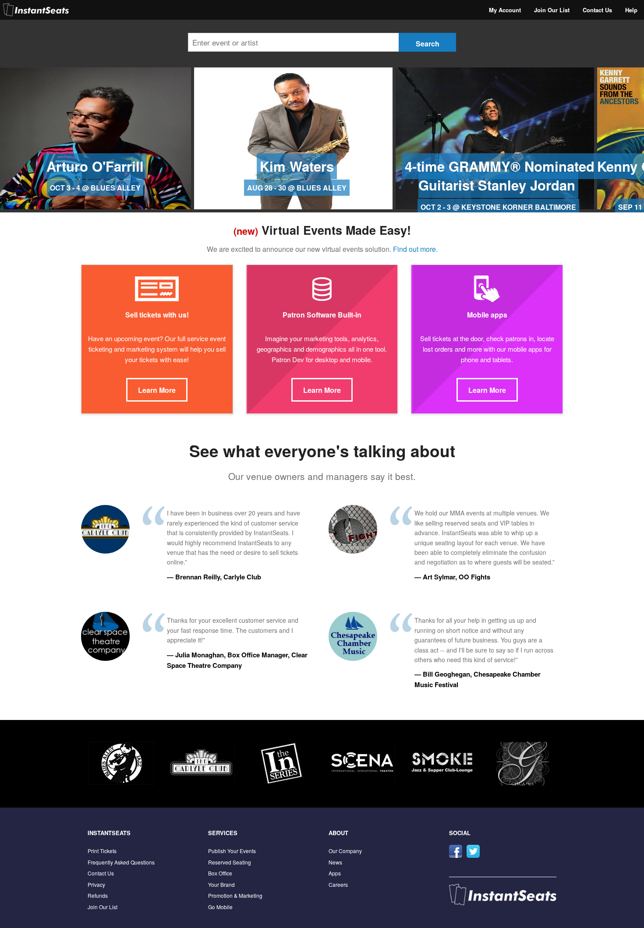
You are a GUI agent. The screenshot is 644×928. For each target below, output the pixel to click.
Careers (338, 884)
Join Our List (552, 10)
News (335, 862)
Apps (335, 873)
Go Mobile (220, 906)
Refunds (98, 895)
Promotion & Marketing (235, 895)
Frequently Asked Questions (121, 862)
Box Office (220, 873)
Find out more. (415, 249)
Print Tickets (102, 850)
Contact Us (597, 10)
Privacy (96, 884)
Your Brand (221, 884)
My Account (505, 10)
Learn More (157, 390)
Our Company (345, 850)
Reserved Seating (229, 862)
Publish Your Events (232, 850)
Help (631, 10)
